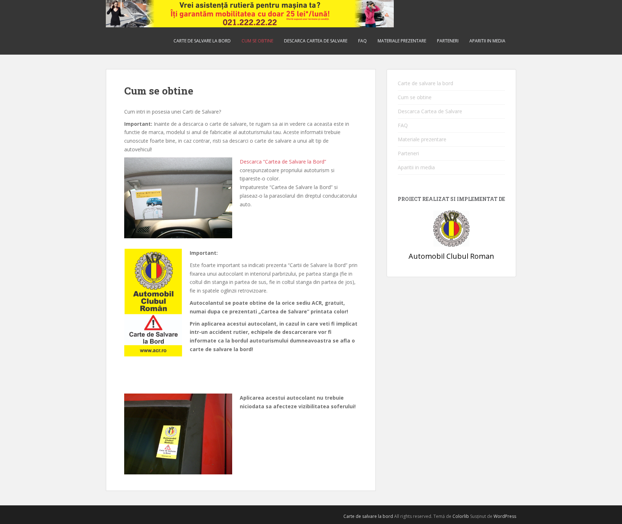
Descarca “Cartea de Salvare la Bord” (283, 161)
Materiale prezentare (402, 41)
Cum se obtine (257, 41)
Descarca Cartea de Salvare (315, 41)
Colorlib (460, 516)
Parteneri (448, 41)
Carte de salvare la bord (202, 41)
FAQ (362, 41)
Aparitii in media (487, 41)
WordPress (504, 516)
